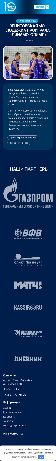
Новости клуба (27, 21)
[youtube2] (9, 440)
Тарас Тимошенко (19, 143)
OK (41, 457)
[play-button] (14, 440)
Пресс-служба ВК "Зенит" (23, 137)
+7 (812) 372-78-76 (14, 395)
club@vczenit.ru (11, 389)
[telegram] (19, 440)
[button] (54, 6)
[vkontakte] (5, 440)
